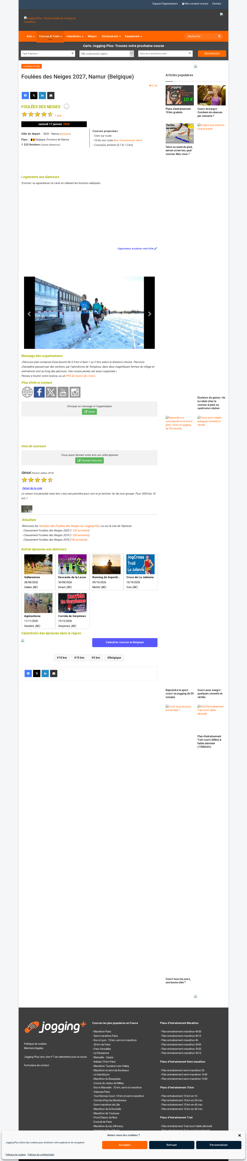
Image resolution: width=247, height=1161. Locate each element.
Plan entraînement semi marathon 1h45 (184, 1074)
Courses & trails (31, 66)
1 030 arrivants (79, 535)
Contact (216, 3)
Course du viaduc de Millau (109, 1083)
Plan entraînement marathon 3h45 (181, 1044)
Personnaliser (219, 1145)
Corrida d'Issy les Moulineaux (110, 1100)
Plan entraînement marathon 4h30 (181, 1031)
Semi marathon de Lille (107, 1104)
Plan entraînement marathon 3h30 (181, 1048)
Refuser (172, 1145)
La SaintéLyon (102, 1074)
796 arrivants (78, 539)
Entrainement (110, 36)
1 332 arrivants (79, 530)
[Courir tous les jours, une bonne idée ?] (180, 840)
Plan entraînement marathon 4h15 (181, 1035)
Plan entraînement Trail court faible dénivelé (187, 1126)
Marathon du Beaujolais (107, 1078)
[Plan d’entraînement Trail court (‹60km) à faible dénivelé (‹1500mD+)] (211, 719)
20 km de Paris (102, 1044)
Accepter (125, 1145)
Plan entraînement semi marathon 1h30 (184, 1078)
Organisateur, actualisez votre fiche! (135, 248)
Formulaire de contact (36, 1065)
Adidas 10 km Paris (105, 1061)
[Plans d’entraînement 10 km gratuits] (180, 95)
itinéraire (65, 134)
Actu (29, 36)
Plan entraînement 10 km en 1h (179, 1096)
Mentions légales (33, 1048)
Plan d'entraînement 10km (127, 140)
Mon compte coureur (196, 3)
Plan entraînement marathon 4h (180, 1040)
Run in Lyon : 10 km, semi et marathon (115, 1040)
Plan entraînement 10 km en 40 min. (182, 1109)
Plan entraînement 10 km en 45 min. (182, 1104)
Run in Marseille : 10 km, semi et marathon (118, 1087)
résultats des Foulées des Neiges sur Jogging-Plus (69, 526)
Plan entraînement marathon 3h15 (181, 1053)
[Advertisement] (89, 160)
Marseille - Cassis (103, 1057)
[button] (239, 1135)
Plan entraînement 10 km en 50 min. (182, 1100)
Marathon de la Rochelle (107, 1109)
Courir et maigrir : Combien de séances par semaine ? (209, 112)
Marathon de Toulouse (106, 1113)
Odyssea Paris (102, 1091)
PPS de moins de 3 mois (80, 376)
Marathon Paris (102, 1031)
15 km (80, 657)
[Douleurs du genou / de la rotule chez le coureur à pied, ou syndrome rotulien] (211, 258)
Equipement (132, 36)
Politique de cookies (16, 1154)
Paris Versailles (102, 1048)
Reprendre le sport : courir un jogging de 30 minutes (179, 694)
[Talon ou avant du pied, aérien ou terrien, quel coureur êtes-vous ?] (180, 133)
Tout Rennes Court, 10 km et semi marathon (119, 1096)
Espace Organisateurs (165, 3)
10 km (63, 657)
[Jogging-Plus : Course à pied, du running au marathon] (55, 20)
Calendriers (74, 36)
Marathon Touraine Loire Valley (111, 1066)
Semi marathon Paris (106, 1035)
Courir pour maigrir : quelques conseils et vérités (209, 694)
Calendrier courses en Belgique (125, 642)
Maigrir (92, 36)
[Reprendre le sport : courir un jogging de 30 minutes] (180, 551)
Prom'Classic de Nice (105, 1117)
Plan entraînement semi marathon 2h (183, 1070)
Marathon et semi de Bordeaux (111, 1070)
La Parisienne (101, 1053)
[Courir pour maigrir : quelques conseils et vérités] (211, 551)
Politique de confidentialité (41, 1154)
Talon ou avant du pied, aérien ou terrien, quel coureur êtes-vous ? (179, 150)
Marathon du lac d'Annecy (108, 1126)
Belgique (115, 657)
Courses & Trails (49, 36)
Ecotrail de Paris (103, 1121)
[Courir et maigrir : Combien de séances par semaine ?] (211, 95)
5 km (96, 657)
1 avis (58, 115)
